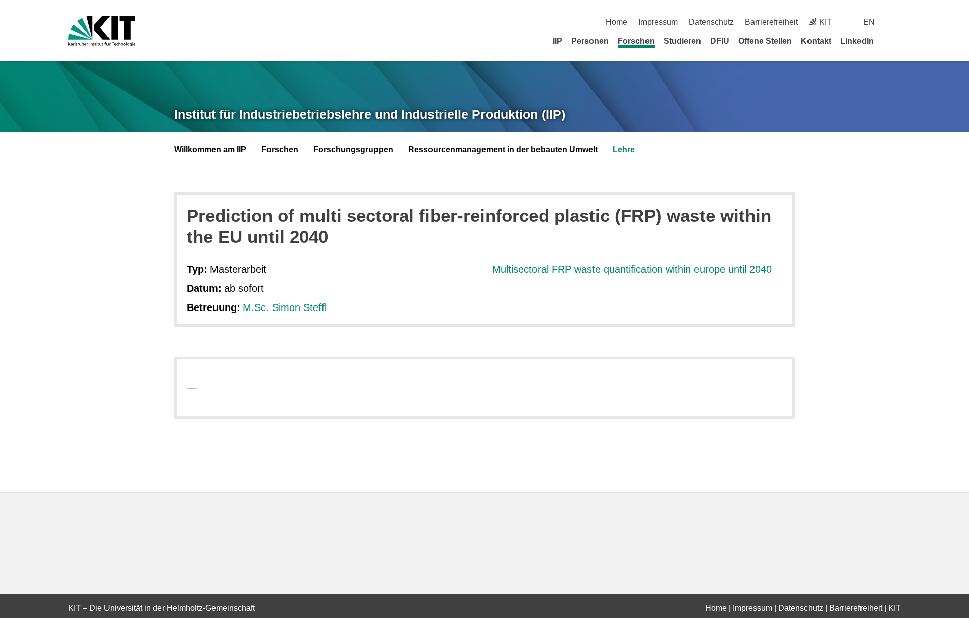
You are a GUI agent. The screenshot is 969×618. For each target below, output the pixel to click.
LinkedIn (857, 41)
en (869, 22)
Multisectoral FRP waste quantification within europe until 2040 (632, 269)
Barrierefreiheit (771, 22)
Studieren (682, 41)
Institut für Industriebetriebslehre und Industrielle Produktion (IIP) (369, 114)
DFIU (719, 41)
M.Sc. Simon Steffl (285, 307)
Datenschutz (711, 22)
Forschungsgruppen (353, 149)
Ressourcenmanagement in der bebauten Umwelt (503, 149)
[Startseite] (897, 41)
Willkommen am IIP (210, 149)
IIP (557, 41)
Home (616, 22)
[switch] (897, 22)
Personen (590, 41)
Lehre (624, 149)
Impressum (658, 22)
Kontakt (816, 41)
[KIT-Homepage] (101, 31)
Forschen (636, 41)
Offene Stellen (765, 41)
